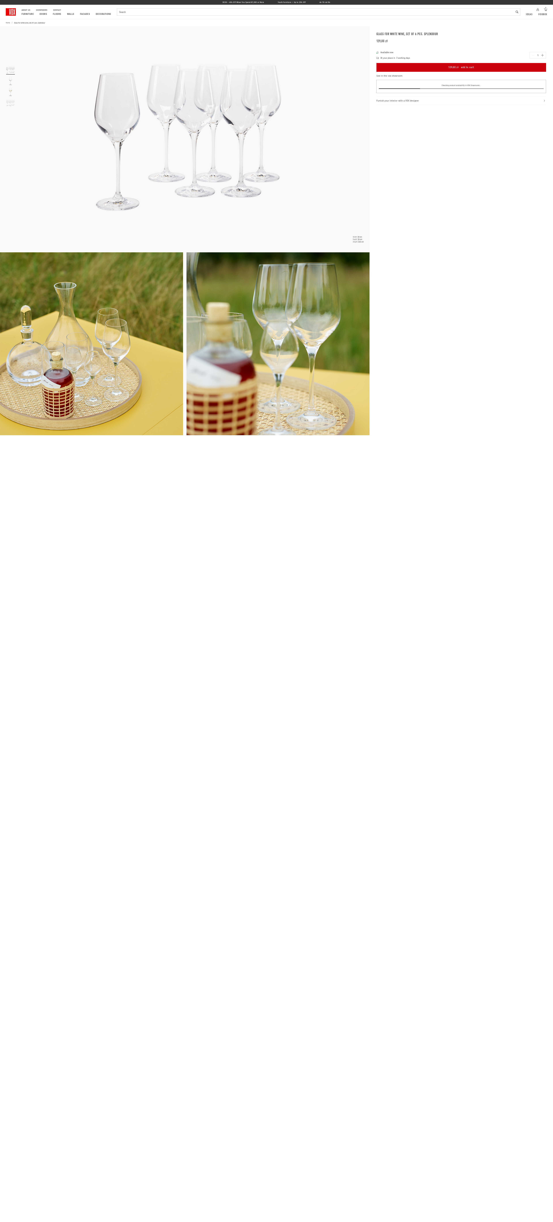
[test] (297, 137)
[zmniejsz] (533, 55)
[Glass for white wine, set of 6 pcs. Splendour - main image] (10, 70)
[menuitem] (28, 14)
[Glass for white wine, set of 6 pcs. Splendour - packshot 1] (10, 81)
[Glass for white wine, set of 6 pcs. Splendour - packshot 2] (10, 92)
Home (8, 23)
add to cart (461, 67)
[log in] (537, 9)
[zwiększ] (542, 55)
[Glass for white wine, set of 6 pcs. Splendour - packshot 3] (10, 103)
